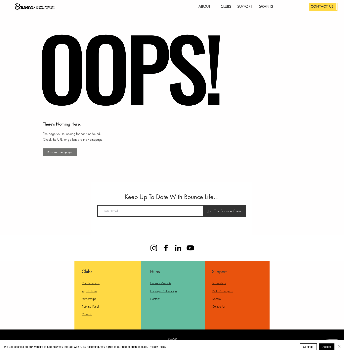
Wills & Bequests (222, 291)
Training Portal (90, 307)
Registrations (89, 291)
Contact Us (219, 307)
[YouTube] (190, 247)
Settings (308, 347)
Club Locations (91, 283)
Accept (326, 347)
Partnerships (89, 299)
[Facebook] (165, 247)
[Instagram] (153, 247)
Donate (216, 299)
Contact (87, 314)
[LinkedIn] (178, 247)
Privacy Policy (157, 347)
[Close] (339, 346)
